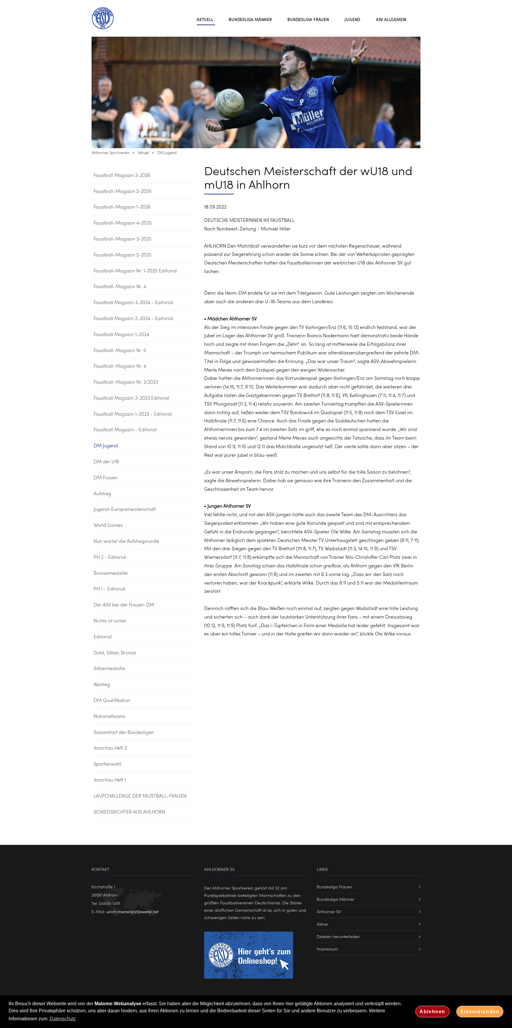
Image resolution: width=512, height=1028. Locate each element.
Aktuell (143, 152)
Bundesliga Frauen (334, 887)
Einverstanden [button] (480, 1011)
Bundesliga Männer (335, 899)
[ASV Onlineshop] (248, 954)
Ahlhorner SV (329, 911)
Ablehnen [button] (432, 1011)
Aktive (322, 924)
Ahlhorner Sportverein (110, 152)
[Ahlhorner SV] (106, 18)
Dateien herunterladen (338, 936)
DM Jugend (167, 152)
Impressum (327, 949)
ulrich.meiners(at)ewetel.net (132, 911)
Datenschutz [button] (62, 1018)
